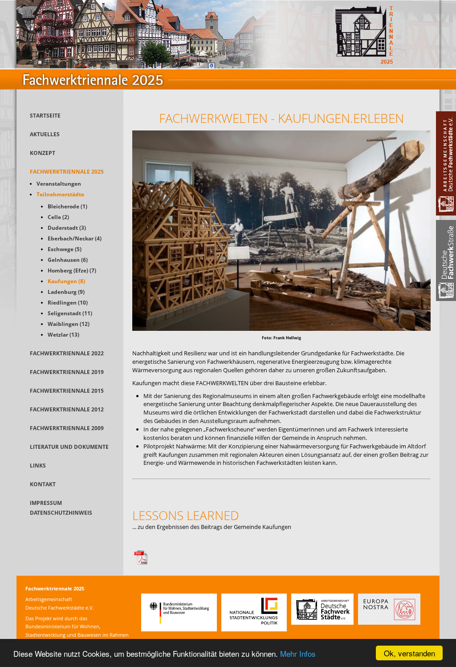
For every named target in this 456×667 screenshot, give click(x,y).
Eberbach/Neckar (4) (75, 238)
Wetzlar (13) (63, 334)
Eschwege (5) (64, 249)
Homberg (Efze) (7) (72, 270)
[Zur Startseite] (228, 100)
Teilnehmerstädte (60, 194)
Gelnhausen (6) (68, 260)
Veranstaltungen (59, 183)
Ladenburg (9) (66, 292)
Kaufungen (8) (66, 281)
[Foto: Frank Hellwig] (281, 329)
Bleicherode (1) (67, 206)
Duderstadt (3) (67, 228)
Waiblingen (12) (69, 324)
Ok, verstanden (409, 653)
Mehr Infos (298, 653)
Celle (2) (58, 217)
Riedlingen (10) (68, 302)
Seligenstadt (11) (70, 313)
